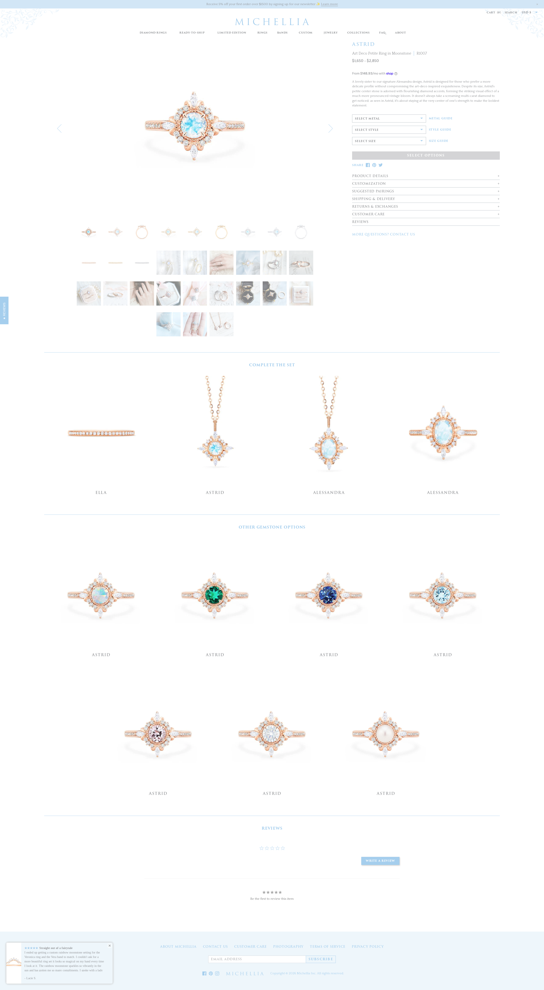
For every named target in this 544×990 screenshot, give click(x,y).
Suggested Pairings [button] (373, 191)
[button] (262, 32)
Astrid (215, 492)
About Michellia (178, 946)
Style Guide (440, 130)
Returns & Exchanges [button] (375, 206)
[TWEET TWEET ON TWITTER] (380, 165)
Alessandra (329, 492)
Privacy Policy (368, 946)
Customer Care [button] (368, 214)
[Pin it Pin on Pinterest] (211, 973)
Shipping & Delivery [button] (373, 199)
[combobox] (527, 12)
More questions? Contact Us (383, 234)
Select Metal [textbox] (367, 118)
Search (511, 12)
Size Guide (439, 141)
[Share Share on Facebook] (204, 973)
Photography (288, 946)
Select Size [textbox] (365, 141)
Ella (101, 492)
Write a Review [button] (380, 861)
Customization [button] (369, 183)
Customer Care (250, 946)
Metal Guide (441, 118)
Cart (494, 12)
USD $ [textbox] (526, 12)
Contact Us (215, 946)
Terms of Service (327, 946)
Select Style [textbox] (367, 130)
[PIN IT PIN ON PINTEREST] (374, 165)
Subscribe (321, 959)
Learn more (329, 4)
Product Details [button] (370, 176)
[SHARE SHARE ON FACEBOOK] (368, 165)
